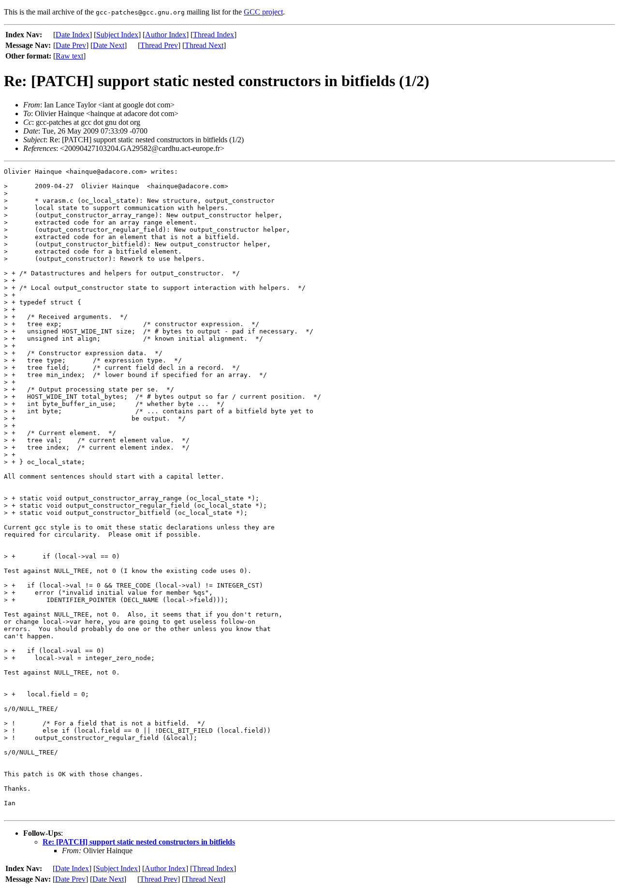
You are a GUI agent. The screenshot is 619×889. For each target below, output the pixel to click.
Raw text (69, 56)
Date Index (72, 34)
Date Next (108, 45)
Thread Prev (159, 45)
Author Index (165, 34)
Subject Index (117, 34)
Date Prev (71, 45)
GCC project (263, 12)
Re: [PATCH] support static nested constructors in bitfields (139, 842)
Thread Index (213, 34)
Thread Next (204, 45)
